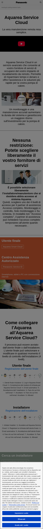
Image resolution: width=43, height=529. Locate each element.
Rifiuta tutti (21, 519)
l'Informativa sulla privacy (17, 505)
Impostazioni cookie (21, 513)
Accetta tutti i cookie (21, 525)
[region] (21, 495)
